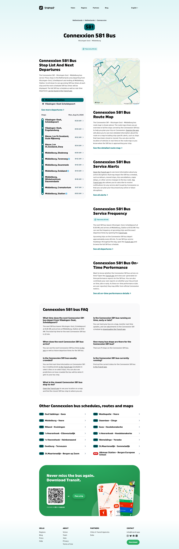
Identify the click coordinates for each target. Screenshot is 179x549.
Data (92, 535)
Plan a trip (79, 496)
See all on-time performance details (111, 293)
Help (41, 541)
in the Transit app (65, 367)
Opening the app (132, 130)
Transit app (122, 233)
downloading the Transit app (114, 329)
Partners (96, 8)
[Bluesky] (131, 536)
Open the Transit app (101, 172)
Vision (73, 8)
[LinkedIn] (137, 536)
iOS (56, 507)
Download (133, 542)
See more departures (51, 110)
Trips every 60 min (91, 49)
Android (62, 507)
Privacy (66, 541)
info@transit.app (133, 532)
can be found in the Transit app (60, 91)
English (134, 8)
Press (41, 538)
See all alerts (99, 195)
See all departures (102, 249)
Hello (41, 528)
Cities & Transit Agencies (99, 532)
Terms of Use (68, 544)
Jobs (65, 538)
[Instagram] (128, 536)
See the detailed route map (107, 148)
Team (65, 535)
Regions (84, 8)
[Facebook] (134, 536)
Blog (106, 8)
